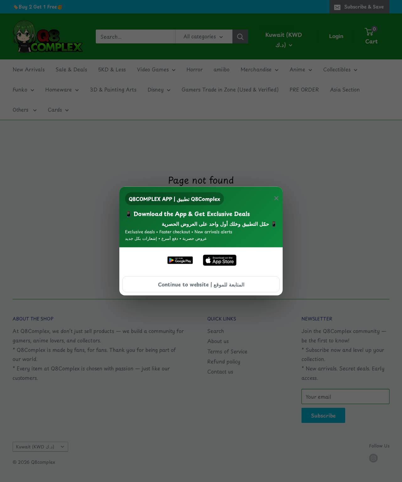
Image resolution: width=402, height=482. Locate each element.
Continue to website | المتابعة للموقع (201, 284)
